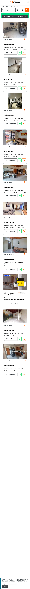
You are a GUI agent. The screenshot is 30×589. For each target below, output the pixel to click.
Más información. (12, 584)
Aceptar (4, 586)
